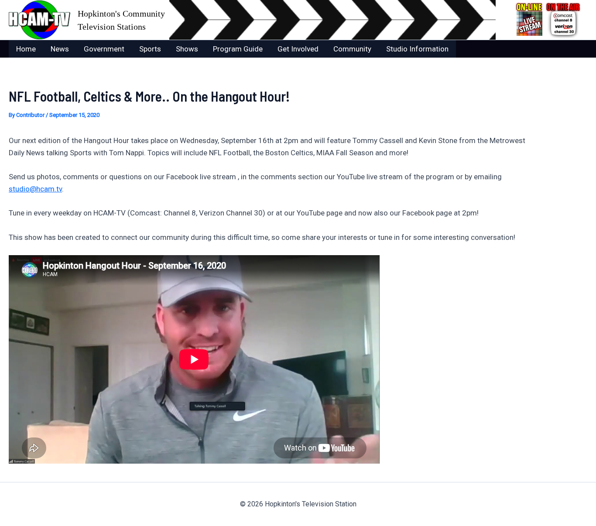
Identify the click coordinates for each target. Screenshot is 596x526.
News (60, 48)
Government (104, 48)
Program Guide (238, 48)
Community (352, 48)
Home (26, 48)
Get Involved (298, 48)
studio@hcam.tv (35, 188)
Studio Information (417, 48)
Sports (150, 48)
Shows (187, 48)
